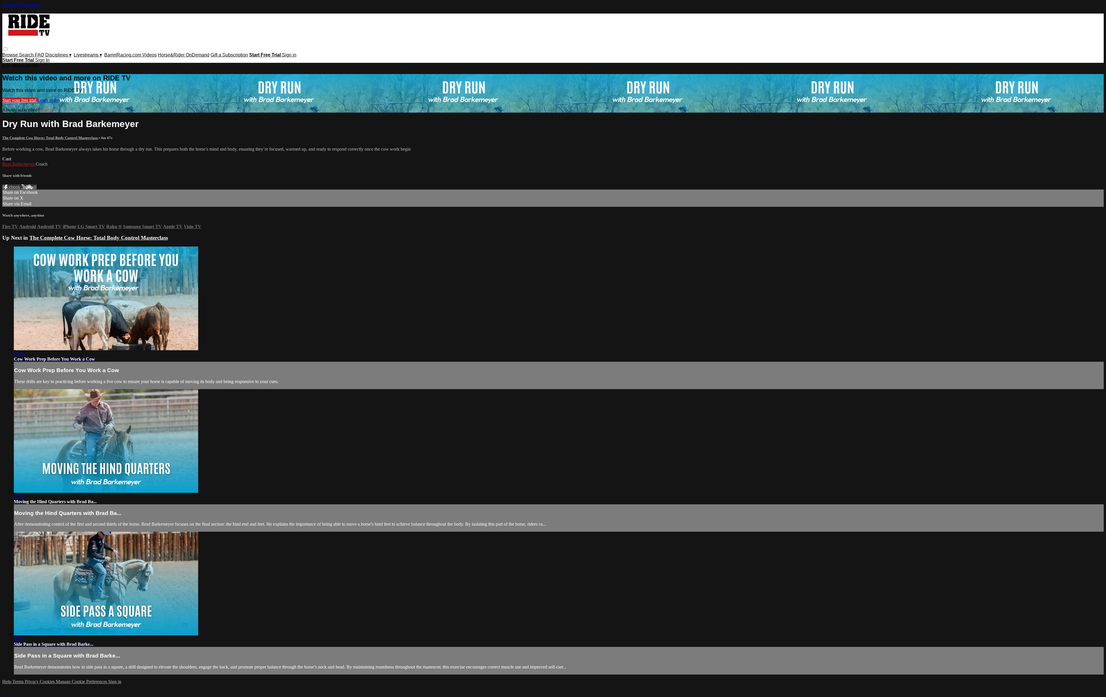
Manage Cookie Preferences (82, 681)
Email (31, 186)
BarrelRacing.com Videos (130, 54)
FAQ (39, 54)
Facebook (11, 186)
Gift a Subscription (229, 54)
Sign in (289, 54)
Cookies (48, 681)
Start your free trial (19, 100)
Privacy (32, 681)
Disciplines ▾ (58, 54)
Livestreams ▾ (88, 54)
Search (27, 54)
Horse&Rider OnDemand (183, 54)
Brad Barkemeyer (19, 164)
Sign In (42, 60)
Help (7, 681)
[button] (5, 49)
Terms (18, 681)
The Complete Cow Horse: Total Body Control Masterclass (50, 138)
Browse (10, 54)
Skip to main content (21, 4)
